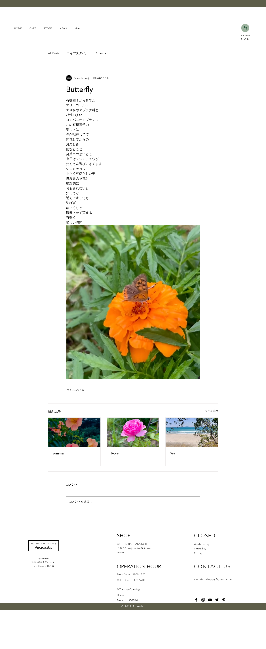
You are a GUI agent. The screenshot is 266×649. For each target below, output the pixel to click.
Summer (58, 453)
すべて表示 (211, 410)
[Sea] (192, 432)
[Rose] (133, 432)
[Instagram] (203, 600)
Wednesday (202, 544)
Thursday (200, 548)
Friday (198, 553)
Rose (115, 453)
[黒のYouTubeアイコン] (210, 600)
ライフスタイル (77, 53)
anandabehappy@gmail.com (213, 579)
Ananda (101, 53)
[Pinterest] (223, 600)
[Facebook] (196, 600)
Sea (172, 453)
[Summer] (74, 432)
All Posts (54, 53)
